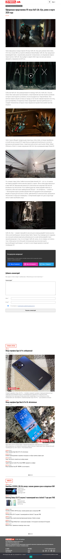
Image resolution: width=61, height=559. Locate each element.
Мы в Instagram (31, 264)
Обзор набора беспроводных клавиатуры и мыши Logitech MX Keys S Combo (22, 452)
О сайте (7, 549)
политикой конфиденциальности (26, 306)
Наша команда (8, 552)
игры (21, 6)
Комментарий (9, 280)
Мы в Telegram (46, 264)
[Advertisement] (19, 331)
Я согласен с (23, 306)
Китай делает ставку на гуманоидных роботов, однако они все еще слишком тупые (24, 511)
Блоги (29, 552)
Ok (31, 556)
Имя (7, 298)
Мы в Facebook (15, 264)
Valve (7, 6)
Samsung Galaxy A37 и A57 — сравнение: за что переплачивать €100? (21, 466)
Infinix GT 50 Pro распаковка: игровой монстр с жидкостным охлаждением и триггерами (25, 463)
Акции (29, 550)
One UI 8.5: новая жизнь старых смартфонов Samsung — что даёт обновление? (23, 455)
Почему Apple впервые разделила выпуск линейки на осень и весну (20, 522)
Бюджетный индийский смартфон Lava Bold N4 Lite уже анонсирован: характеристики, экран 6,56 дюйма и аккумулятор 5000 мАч (29, 526)
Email (7, 302)
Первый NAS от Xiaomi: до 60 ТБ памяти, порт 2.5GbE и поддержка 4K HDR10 (22, 518)
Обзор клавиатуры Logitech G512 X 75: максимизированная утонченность (21, 459)
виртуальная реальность (14, 6)
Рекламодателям (9, 550)
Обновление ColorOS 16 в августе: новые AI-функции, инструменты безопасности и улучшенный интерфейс (28, 514)
